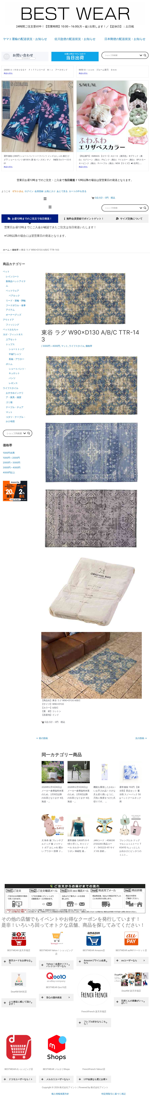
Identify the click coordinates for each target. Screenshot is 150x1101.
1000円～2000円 (11, 457)
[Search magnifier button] (145, 55)
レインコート (12, 276)
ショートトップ (16, 349)
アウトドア (8, 319)
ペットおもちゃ (10, 329)
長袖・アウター (16, 359)
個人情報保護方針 (60, 1094)
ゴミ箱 (9, 402)
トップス (10, 344)
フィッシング (12, 324)
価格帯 (89, 346)
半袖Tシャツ (15, 354)
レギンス (13, 383)
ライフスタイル (10, 388)
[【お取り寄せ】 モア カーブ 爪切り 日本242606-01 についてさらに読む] (104, 771)
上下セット (11, 339)
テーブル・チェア (14, 407)
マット (9, 412)
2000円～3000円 (11, 462)
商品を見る (8, 73)
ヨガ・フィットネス (13, 334)
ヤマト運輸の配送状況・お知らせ (25, 39)
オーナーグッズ (13, 314)
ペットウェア (12, 290)
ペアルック (14, 295)
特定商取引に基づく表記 (114, 1094)
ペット (6, 271)
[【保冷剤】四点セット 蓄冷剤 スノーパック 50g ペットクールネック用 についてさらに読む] (130, 771)
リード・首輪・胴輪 (16, 300)
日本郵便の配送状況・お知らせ (124, 39)
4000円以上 (9, 472)
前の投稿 (42, 738)
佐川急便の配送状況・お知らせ (75, 39)
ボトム (9, 364)
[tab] (29, 218)
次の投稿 (141, 738)
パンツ (12, 378)
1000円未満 (9, 452)
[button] (44, 198)
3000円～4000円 (11, 467)
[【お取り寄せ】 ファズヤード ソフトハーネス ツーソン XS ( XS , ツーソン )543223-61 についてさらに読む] (104, 825)
